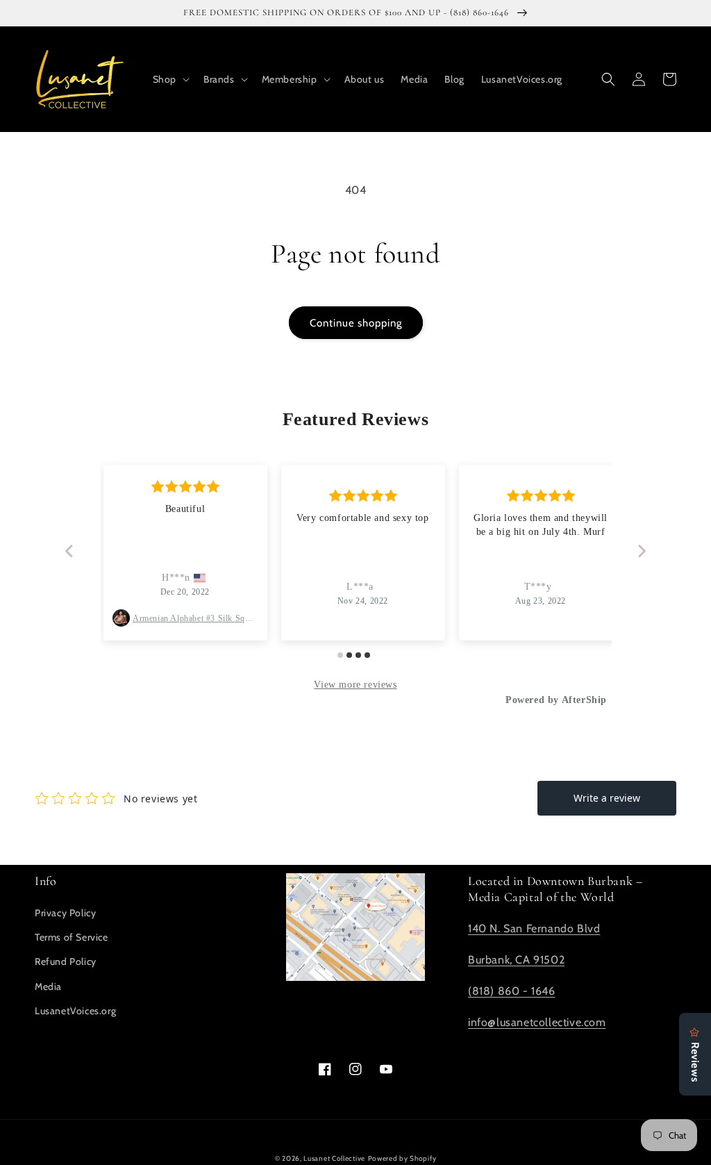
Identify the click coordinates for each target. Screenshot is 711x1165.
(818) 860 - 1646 (511, 991)
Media (48, 986)
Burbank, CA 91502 (516, 959)
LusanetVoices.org (75, 1011)
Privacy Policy (65, 913)
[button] (169, 79)
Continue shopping (356, 323)
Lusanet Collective (334, 1158)
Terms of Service (71, 937)
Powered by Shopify (402, 1158)
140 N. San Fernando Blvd (534, 928)
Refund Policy (66, 961)
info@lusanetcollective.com (537, 1022)
